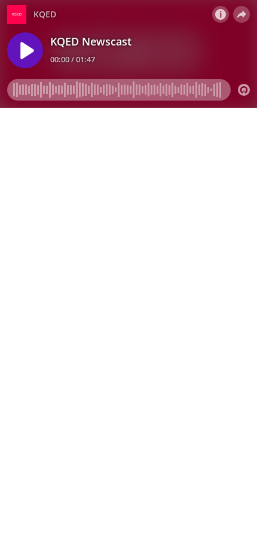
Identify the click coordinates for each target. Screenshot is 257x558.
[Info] (220, 14)
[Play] (25, 50)
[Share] (241, 14)
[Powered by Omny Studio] (244, 90)
